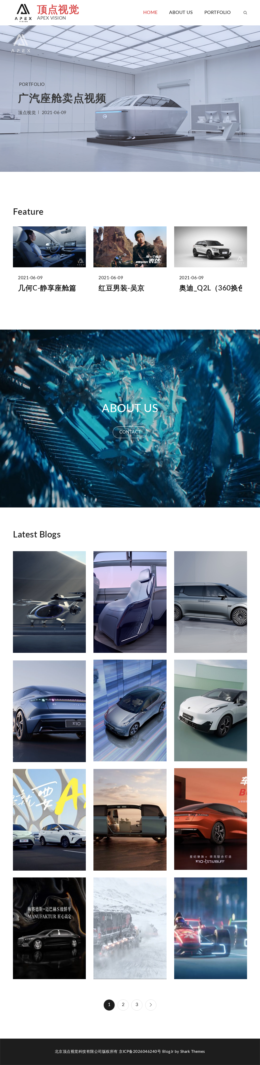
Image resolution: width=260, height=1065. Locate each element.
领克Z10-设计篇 (50, 710)
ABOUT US (181, 12)
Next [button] (248, 98)
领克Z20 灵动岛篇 (210, 709)
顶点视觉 (58, 10)
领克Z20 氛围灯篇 (130, 709)
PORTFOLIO (217, 12)
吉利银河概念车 (130, 601)
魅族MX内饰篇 (210, 818)
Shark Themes (192, 1052)
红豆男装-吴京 (122, 288)
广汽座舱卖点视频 (62, 98)
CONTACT (130, 432)
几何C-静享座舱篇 (47, 288)
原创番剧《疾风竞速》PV (210, 927)
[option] (130, 98)
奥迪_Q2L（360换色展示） (210, 288)
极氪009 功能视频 (210, 601)
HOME (150, 12)
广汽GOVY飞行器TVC (49, 601)
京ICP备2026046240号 (140, 1052)
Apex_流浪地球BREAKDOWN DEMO (130, 927)
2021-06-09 (54, 112)
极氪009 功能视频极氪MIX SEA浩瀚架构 (130, 818)
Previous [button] (11, 98)
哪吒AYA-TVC (49, 818)
